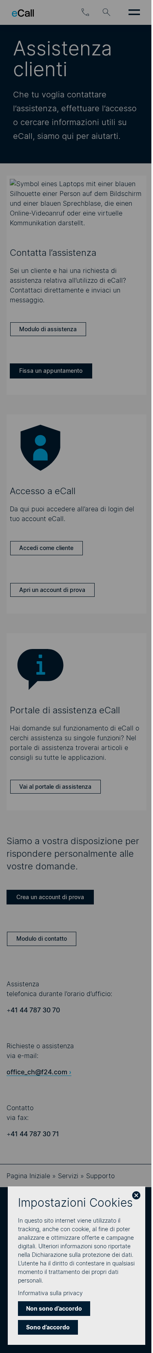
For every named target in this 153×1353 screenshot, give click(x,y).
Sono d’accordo (48, 1327)
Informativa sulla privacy (50, 1292)
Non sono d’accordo (54, 1308)
